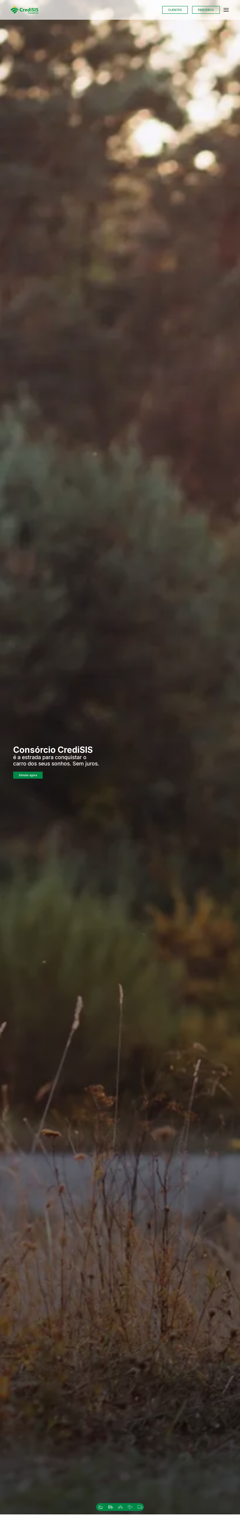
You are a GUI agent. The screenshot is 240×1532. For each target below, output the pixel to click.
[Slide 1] (100, 1507)
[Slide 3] (120, 1507)
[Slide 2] (110, 1507)
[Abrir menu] (226, 10)
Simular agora (28, 776)
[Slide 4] (130, 1507)
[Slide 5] (140, 1507)
